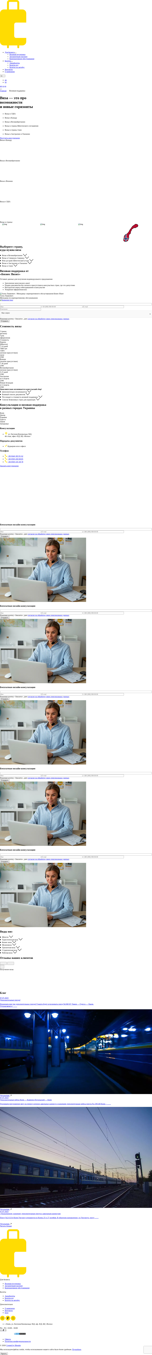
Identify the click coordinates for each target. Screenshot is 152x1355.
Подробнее (76, 1349)
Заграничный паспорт (18, 57)
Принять (4, 1354)
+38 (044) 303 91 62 (15, 456)
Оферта (8, 1339)
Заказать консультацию (9, 466)
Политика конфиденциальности (18, 1341)
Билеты (8, 61)
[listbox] (76, 314)
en (6, 82)
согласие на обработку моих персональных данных (48, 319)
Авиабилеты (15, 63)
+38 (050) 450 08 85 (15, 459)
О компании (10, 72)
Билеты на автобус (17, 67)
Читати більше (6, 1226)
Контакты (9, 69)
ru (3, 86)
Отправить (5, 321)
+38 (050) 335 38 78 (15, 462)
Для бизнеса (10, 52)
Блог (7, 1313)
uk (6, 80)
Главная (3, 91)
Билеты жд (14, 65)
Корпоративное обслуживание (22, 59)
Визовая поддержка (17, 54)
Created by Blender (13, 1345)
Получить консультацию (10, 138)
